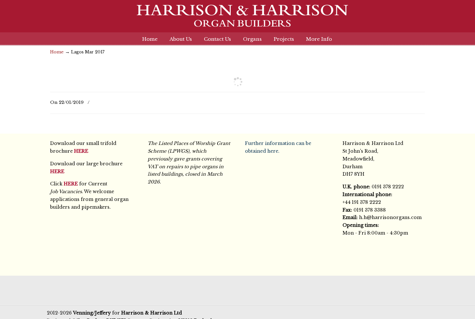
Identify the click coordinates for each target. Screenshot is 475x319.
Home (57, 52)
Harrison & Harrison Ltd (237, 19)
